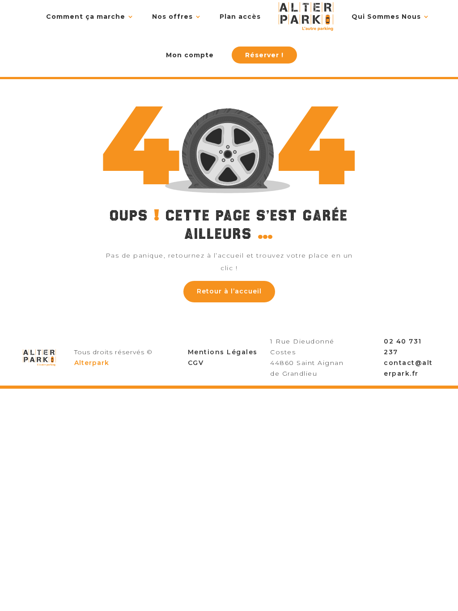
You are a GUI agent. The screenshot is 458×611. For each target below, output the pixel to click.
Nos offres (172, 17)
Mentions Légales (223, 352)
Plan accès (240, 17)
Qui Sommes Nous (386, 17)
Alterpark (91, 363)
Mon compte (190, 55)
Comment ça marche (85, 17)
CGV (196, 363)
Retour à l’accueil (229, 291)
